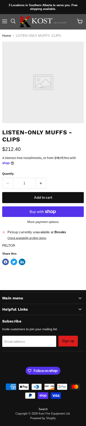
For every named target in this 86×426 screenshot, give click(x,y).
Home (6, 35)
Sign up (68, 341)
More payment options (43, 222)
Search (43, 409)
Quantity (8, 173)
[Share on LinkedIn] (22, 262)
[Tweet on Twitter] (14, 262)
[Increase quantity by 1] (41, 183)
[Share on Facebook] (5, 262)
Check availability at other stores (26, 238)
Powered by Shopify (43, 418)
